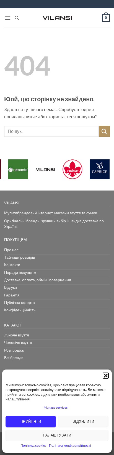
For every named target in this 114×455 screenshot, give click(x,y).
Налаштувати (57, 435)
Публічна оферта (19, 302)
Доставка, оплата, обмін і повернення (37, 279)
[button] (105, 375)
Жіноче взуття (16, 335)
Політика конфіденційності (70, 445)
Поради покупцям (20, 272)
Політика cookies (33, 445)
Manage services (56, 407)
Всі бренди (14, 357)
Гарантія (12, 295)
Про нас (11, 249)
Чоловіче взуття (18, 342)
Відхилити (83, 421)
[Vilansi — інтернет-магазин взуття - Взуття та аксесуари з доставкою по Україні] (57, 18)
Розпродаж (14, 350)
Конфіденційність (19, 309)
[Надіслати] (104, 131)
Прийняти (30, 421)
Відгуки (10, 287)
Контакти (12, 264)
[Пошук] (17, 18)
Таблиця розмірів (19, 257)
